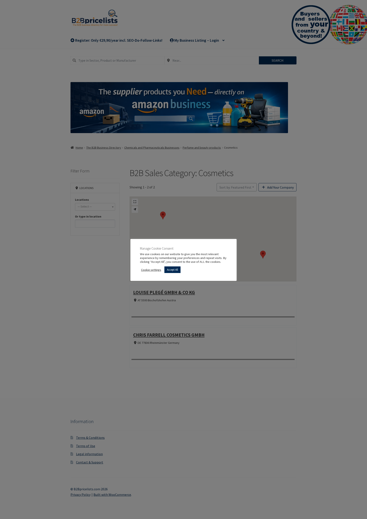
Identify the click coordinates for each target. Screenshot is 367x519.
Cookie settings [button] (151, 270)
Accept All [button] (172, 270)
